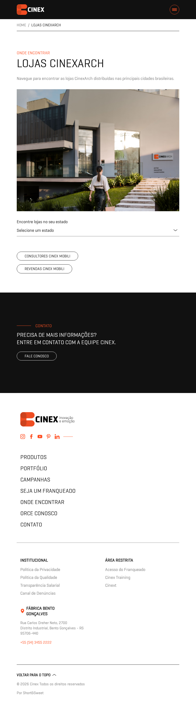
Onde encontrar (42, 502)
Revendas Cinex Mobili (44, 268)
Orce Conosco (38, 513)
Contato (31, 524)
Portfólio (33, 468)
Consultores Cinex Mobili (47, 256)
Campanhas (35, 479)
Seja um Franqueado (48, 490)
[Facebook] (31, 436)
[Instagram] (22, 436)
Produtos (33, 457)
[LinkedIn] (57, 436)
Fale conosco (37, 356)
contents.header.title (30, 9)
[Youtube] (40, 436)
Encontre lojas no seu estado (42, 221)
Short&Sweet (33, 692)
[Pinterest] (48, 436)
